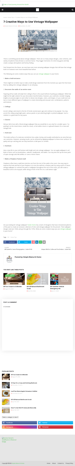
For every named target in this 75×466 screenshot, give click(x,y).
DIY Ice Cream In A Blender (12, 286)
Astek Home (32, 225)
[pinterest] (55, 427)
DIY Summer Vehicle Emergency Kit (57, 287)
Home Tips (11, 17)
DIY (8, 237)
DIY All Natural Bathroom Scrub (35, 287)
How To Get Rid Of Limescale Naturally (23, 408)
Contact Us (61, 463)
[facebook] (19, 422)
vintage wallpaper (44, 74)
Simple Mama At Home (11, 26)
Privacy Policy (69, 463)
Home (5, 17)
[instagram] (19, 427)
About (54, 463)
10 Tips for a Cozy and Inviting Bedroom (24, 383)
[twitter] (55, 422)
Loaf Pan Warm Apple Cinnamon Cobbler (24, 391)
